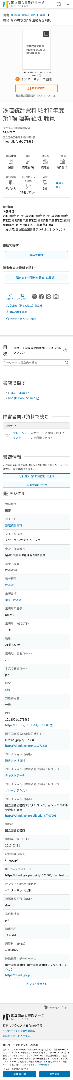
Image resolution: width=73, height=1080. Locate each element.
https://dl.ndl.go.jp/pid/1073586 (26, 745)
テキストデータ (15, 775)
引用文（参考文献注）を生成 (26, 305)
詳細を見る (60, 185)
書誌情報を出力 (18, 312)
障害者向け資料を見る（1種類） (36, 277)
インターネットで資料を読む (19, 1030)
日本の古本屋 (17, 393)
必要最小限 (19, 1074)
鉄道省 (9, 585)
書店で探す (36, 255)
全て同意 (55, 1074)
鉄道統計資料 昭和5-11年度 (28, 15)
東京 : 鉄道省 (13, 600)
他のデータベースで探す (23, 318)
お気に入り (10, 298)
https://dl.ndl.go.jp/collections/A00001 (30, 815)
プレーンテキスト (20, 435)
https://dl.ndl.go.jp (17, 975)
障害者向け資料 (15, 760)
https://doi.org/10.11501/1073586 (27, 725)
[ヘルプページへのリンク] (40, 74)
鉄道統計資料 (13, 525)
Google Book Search (22, 398)
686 (7, 689)
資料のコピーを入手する (16, 1036)
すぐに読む (39, 88)
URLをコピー (22, 298)
